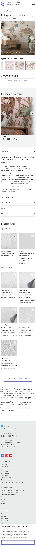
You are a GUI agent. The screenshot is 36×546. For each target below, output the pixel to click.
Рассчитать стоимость (18, 81)
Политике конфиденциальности (18, 537)
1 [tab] (16, 52)
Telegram (7, 426)
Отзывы (3, 506)
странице (20, 186)
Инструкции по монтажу (9, 492)
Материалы (5, 497)
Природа (4, 464)
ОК (18, 542)
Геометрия (4, 471)
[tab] (18, 151)
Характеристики (7, 197)
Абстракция (5, 473)
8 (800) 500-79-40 (9, 436)
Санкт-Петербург (7, 478)
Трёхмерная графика (8, 469)
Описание (4, 151)
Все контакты (6, 451)
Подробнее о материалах (18, 379)
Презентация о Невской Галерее (12, 490)
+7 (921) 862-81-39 (8, 429)
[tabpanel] (18, 38)
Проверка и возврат (8, 523)
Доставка (4, 213)
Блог (2, 501)
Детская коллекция (8, 480)
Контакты (4, 520)
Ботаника (4, 467)
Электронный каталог (8, 495)
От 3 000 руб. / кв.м (10, 137)
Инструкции (5, 202)
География (4, 475)
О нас (3, 514)
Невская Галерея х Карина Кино (12, 482)
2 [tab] (19, 52)
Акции (3, 503)
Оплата (3, 208)
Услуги (3, 499)
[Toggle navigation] (33, 3)
